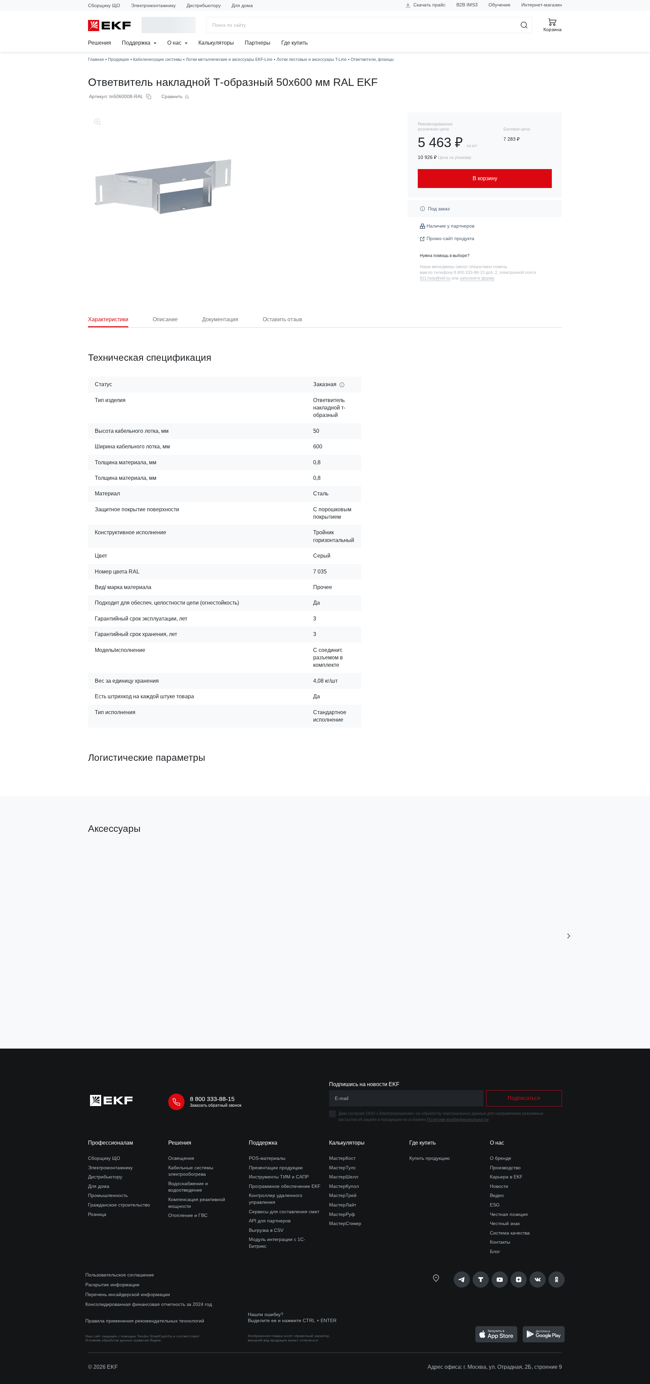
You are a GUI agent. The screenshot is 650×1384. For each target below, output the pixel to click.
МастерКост (342, 1158)
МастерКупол (344, 1186)
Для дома (242, 5)
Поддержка (137, 43)
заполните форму (477, 278)
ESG (495, 1204)
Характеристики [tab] (108, 319)
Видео (497, 1195)
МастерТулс (342, 1167)
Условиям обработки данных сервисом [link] (117, 1340)
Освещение (181, 1158)
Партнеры (257, 43)
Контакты (500, 1242)
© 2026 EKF (103, 1367)
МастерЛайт (342, 1204)
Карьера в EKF (506, 1176)
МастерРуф (342, 1214)
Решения (99, 43)
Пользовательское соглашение (119, 1274)
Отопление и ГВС (188, 1215)
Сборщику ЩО (104, 5)
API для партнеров (269, 1220)
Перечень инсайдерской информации (127, 1294)
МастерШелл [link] (343, 1176)
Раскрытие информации (112, 1284)
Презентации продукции (276, 1167)
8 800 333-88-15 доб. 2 (475, 272)
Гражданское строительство (119, 1204)
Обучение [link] (500, 4)
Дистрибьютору (204, 5)
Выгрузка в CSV (266, 1230)
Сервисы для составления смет (284, 1211)
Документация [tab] (220, 319)
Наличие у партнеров (450, 226)
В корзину (126, 1005)
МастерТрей (342, 1195)
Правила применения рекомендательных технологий (144, 1320)
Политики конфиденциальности (458, 1119)
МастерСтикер (345, 1223)
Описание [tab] (165, 319)
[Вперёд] (569, 936)
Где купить (294, 43)
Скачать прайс (429, 4)
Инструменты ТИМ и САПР (279, 1176)
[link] (462, 1279)
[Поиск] (524, 25)
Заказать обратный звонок (215, 1105)
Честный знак (505, 1223)
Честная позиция (509, 1214)
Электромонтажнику (153, 5)
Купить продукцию (429, 1158)
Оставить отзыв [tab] (282, 319)
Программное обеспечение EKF (285, 1186)
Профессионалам (110, 1143)
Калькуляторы (216, 43)
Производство (505, 1167)
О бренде (500, 1158)
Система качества (510, 1233)
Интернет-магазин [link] (541, 4)
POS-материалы (267, 1158)
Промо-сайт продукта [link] (450, 238)
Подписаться (523, 1098)
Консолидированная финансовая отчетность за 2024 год (148, 1304)
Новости (499, 1186)
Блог (495, 1251)
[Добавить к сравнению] (187, 1005)
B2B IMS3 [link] (467, 4)
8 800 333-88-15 (212, 1099)
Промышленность (108, 1195)
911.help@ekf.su (435, 278)
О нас (175, 43)
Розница (97, 1214)
